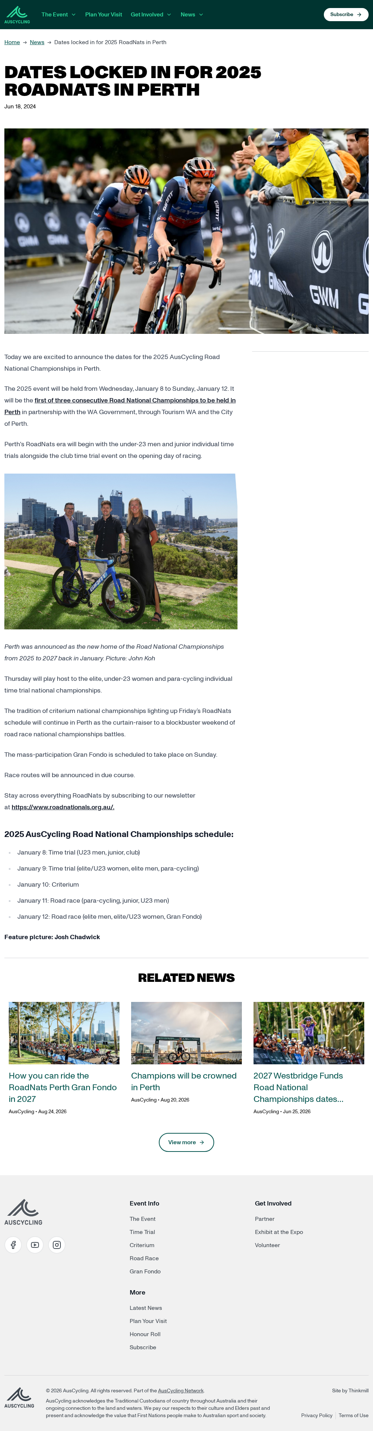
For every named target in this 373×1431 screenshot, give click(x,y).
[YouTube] (35, 1245)
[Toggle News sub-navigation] (201, 15)
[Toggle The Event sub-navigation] (73, 15)
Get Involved (147, 15)
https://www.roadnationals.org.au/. (63, 807)
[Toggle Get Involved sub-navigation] (169, 15)
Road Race (144, 1258)
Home (12, 42)
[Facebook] (13, 1245)
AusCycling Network (181, 1390)
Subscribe (143, 1347)
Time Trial (142, 1232)
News (188, 15)
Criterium (142, 1245)
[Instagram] (57, 1245)
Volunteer (267, 1245)
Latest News (146, 1308)
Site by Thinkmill (350, 1390)
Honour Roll (145, 1334)
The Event (55, 15)
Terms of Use (354, 1415)
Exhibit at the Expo (279, 1232)
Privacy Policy (317, 1415)
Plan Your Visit (103, 15)
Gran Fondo (145, 1271)
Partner (265, 1219)
